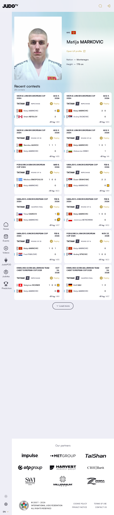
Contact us (101, 507)
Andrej (81, 117)
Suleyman (32, 285)
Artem (30, 117)
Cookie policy (80, 504)
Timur (30, 214)
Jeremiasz (83, 220)
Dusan (81, 179)
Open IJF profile (74, 51)
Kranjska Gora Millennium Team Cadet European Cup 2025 (33, 269)
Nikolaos (33, 179)
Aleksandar (80, 151)
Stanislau (31, 145)
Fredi (30, 254)
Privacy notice (79, 507)
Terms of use (100, 504)
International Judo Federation (46, 505)
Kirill (77, 285)
